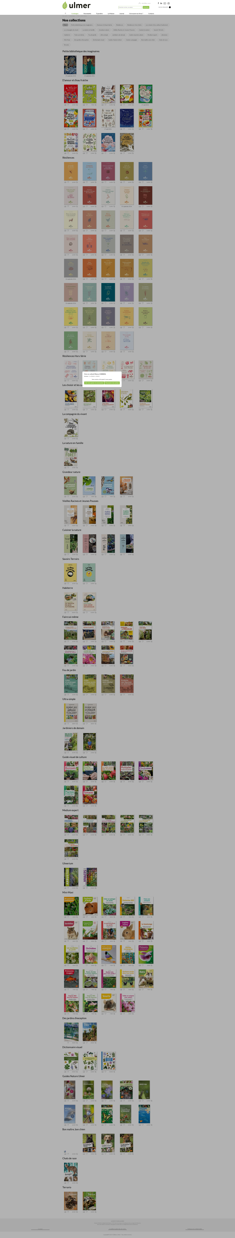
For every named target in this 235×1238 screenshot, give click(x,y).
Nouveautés (87, 13)
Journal (121, 13)
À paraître (99, 13)
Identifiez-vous (146, 3)
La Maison (110, 13)
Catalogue (74, 13)
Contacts (151, 13)
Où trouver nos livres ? (136, 13)
